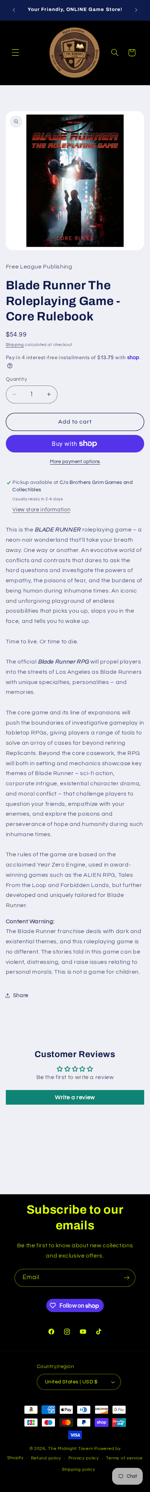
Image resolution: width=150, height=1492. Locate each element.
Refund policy (46, 1458)
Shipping (15, 345)
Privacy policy (83, 1458)
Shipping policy (78, 1469)
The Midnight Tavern (70, 1449)
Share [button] (20, 995)
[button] (15, 52)
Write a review (75, 1097)
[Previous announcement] (14, 10)
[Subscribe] (126, 1278)
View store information (41, 509)
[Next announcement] (136, 10)
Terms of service (124, 1458)
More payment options (75, 461)
